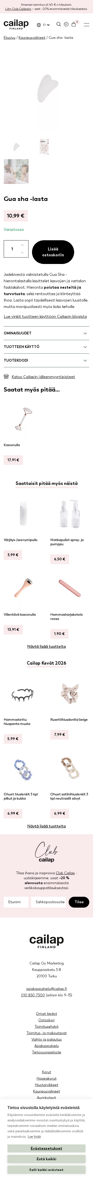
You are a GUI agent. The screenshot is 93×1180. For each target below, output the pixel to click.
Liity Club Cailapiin (18, 9)
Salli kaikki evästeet (46, 1170)
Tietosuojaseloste (46, 1052)
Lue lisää (34, 1136)
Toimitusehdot (47, 1027)
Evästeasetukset (46, 1148)
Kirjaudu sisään (66, 24)
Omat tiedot (46, 1014)
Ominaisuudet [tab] (17, 333)
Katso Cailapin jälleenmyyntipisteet (43, 376)
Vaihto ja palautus (46, 1039)
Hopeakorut (47, 1078)
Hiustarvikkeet (46, 1085)
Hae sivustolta (59, 24)
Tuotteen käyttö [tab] (21, 347)
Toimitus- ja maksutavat (47, 1033)
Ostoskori (46, 1020)
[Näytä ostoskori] (73, 24)
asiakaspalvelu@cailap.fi (46, 989)
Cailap (16, 24)
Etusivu (9, 38)
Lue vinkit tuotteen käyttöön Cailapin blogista (45, 316)
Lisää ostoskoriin (53, 252)
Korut (46, 1072)
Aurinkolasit (46, 1098)
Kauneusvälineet (32, 38)
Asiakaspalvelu (46, 1046)
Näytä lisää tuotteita (46, 646)
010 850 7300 (33, 995)
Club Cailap (65, 873)
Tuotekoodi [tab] (16, 360)
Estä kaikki (46, 1159)
